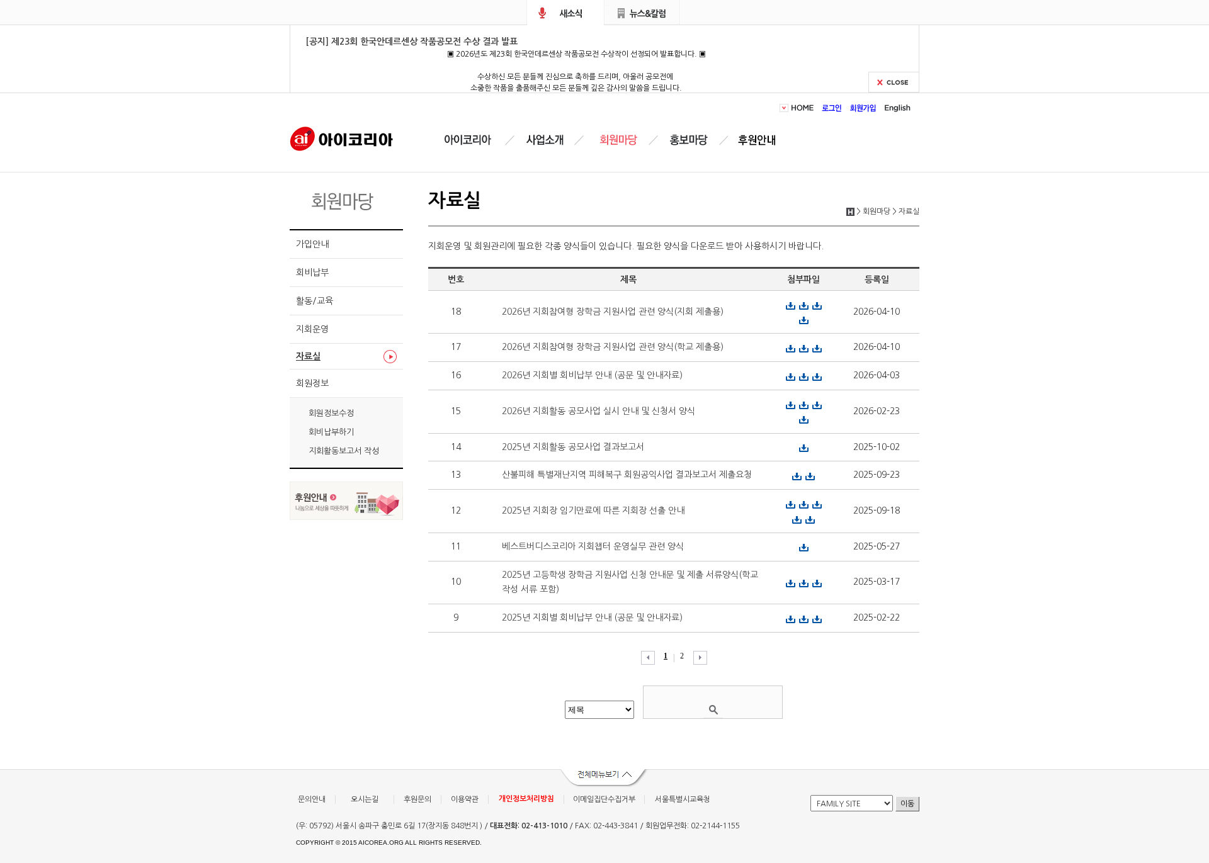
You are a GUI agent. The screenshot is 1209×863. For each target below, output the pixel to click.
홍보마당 (691, 140)
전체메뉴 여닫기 (604, 778)
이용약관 (465, 799)
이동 (907, 804)
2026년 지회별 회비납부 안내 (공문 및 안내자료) (592, 375)
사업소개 (544, 140)
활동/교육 (314, 300)
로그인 (832, 108)
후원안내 (759, 140)
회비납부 (312, 272)
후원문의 (417, 799)
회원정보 (312, 383)
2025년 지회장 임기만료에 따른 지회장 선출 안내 (593, 510)
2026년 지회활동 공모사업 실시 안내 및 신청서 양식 (598, 411)
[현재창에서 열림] (346, 516)
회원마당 (616, 140)
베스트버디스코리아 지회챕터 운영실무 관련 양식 (593, 546)
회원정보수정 (331, 413)
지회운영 (312, 329)
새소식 (565, 12)
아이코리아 (342, 138)
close (893, 82)
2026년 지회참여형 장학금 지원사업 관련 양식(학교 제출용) (613, 346)
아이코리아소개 (477, 140)
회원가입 (863, 108)
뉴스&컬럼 (642, 12)
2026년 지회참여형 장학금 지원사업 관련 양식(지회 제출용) (613, 311)
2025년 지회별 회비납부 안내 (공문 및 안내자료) (592, 617)
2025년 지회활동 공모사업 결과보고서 (573, 447)
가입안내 (312, 244)
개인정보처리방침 (526, 799)
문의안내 (312, 799)
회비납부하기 (331, 432)
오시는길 (364, 799)
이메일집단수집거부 (604, 799)
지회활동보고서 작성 (344, 451)
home (804, 108)
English (895, 108)
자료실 (308, 356)
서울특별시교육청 (682, 799)
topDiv (785, 108)
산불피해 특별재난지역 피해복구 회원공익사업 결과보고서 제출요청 (627, 474)
